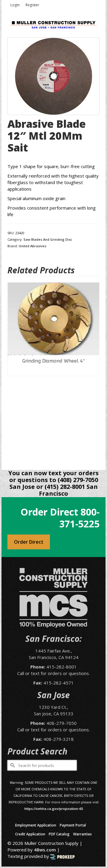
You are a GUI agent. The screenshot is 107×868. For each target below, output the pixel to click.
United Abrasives (32, 246)
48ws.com (45, 850)
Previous (12, 371)
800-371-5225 (79, 517)
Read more (53, 371)
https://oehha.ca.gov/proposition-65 (53, 808)
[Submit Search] (11, 765)
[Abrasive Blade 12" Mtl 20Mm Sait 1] (53, 76)
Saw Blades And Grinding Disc (47, 239)
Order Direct (28, 542)
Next (94, 371)
